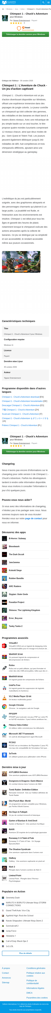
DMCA (29, 993)
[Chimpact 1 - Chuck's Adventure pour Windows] (5, 18)
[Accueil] (3, 9)
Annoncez (6, 978)
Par (20, 20)
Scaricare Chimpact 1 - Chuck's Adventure (20, 414)
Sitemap (5, 982)
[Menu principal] (48, 2)
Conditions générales (35, 968)
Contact (5, 973)
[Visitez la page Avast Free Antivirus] (25, 28)
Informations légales (35, 988)
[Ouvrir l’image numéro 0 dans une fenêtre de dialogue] (21, 262)
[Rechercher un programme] (43, 2)
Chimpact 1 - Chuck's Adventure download (20, 397)
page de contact (33, 518)
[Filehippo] (9, 2)
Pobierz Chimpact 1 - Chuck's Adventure (19, 425)
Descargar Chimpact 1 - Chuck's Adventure (21, 405)
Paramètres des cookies (37, 998)
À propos (6, 968)
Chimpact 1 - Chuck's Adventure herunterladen (22, 401)
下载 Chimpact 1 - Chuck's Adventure (18, 410)
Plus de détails (25, 953)
